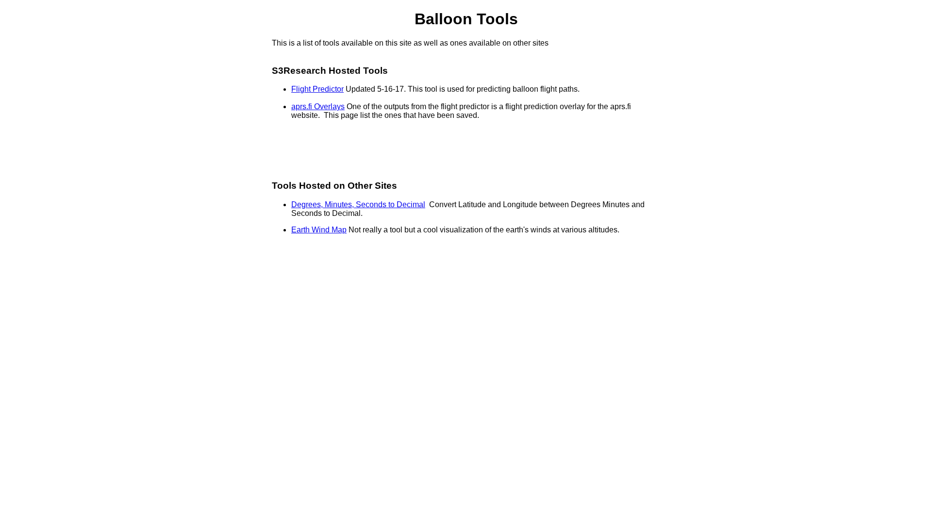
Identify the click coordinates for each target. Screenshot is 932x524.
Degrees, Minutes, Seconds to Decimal (358, 204)
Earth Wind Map (319, 230)
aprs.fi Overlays (318, 106)
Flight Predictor (317, 89)
